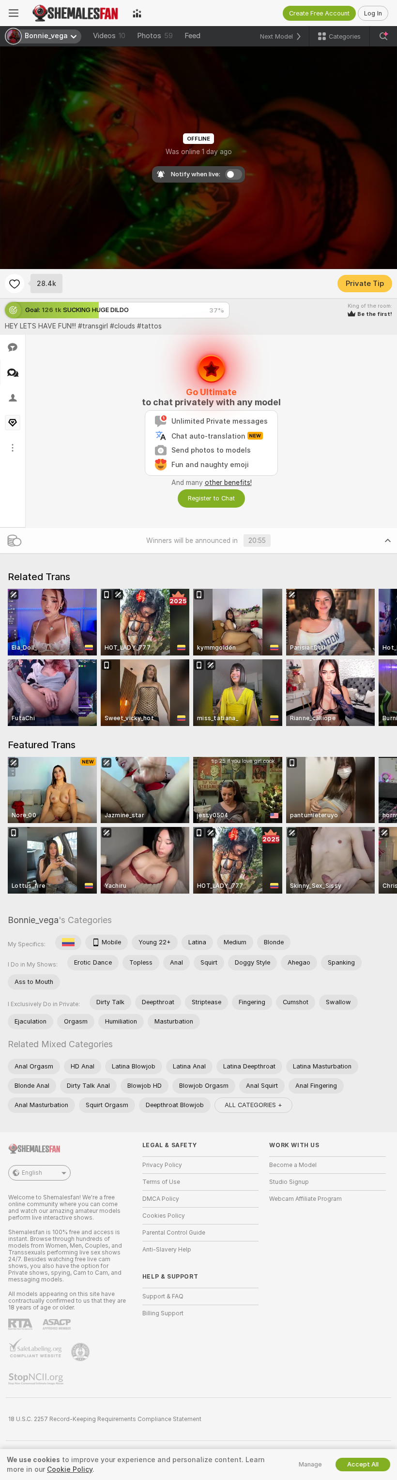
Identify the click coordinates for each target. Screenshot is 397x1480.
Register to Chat (211, 498)
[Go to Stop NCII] (36, 1379)
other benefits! (228, 482)
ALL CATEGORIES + (253, 1105)
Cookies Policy (163, 1215)
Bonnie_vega (33, 920)
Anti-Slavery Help (166, 1249)
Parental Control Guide (173, 1232)
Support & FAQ (162, 1296)
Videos (109, 35)
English (32, 1172)
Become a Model (293, 1165)
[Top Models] (137, 13)
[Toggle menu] (13, 13)
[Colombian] (68, 942)
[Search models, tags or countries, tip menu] (383, 36)
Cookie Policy (69, 1469)
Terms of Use (161, 1182)
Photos (155, 35)
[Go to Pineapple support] (81, 1352)
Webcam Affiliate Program (305, 1198)
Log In (373, 13)
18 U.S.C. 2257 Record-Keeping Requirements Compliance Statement (104, 1419)
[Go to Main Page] (75, 13)
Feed (192, 35)
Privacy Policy (162, 1165)
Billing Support (162, 1313)
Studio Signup (289, 1182)
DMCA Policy (160, 1198)
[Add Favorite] (14, 283)
